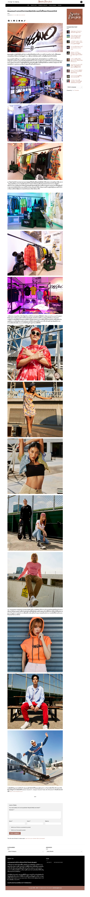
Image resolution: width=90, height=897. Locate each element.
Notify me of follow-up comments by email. (21, 827)
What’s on (34, 5)
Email (29, 821)
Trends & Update (42, 5)
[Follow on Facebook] (8, 2)
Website (47, 821)
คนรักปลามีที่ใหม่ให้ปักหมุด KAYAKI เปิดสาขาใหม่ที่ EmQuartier (76, 60)
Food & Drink (52, 5)
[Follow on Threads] (15, 2)
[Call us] (18, 2)
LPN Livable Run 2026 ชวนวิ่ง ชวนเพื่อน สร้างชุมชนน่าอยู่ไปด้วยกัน (76, 37)
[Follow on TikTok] (11, 2)
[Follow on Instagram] (10, 2)
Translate (77, 90)
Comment (11, 809)
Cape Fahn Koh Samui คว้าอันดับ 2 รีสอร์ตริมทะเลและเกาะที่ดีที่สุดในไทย (76, 66)
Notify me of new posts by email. (18, 830)
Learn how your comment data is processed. (35, 838)
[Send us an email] (16, 2)
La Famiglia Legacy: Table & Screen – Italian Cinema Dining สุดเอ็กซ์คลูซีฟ (76, 42)
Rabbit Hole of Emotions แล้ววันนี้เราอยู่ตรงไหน (76, 31)
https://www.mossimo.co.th (15, 791)
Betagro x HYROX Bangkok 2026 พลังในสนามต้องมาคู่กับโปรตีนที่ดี (76, 54)
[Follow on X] (13, 2)
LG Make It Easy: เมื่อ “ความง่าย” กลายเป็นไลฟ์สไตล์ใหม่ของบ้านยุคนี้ (76, 81)
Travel (60, 5)
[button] (81, 2)
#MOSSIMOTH (49, 862)
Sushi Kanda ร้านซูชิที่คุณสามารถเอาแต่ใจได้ (76, 76)
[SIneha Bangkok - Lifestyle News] (45, 2)
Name (10, 821)
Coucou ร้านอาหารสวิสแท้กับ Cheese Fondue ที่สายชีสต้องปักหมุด (76, 71)
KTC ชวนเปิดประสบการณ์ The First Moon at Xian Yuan (76, 48)
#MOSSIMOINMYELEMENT (58, 862)
